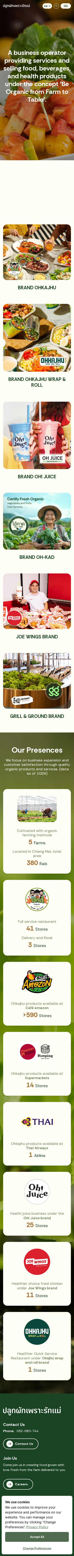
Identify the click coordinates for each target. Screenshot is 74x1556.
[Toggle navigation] (66, 6)
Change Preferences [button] (37, 1548)
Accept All (37, 1537)
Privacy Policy (37, 1527)
